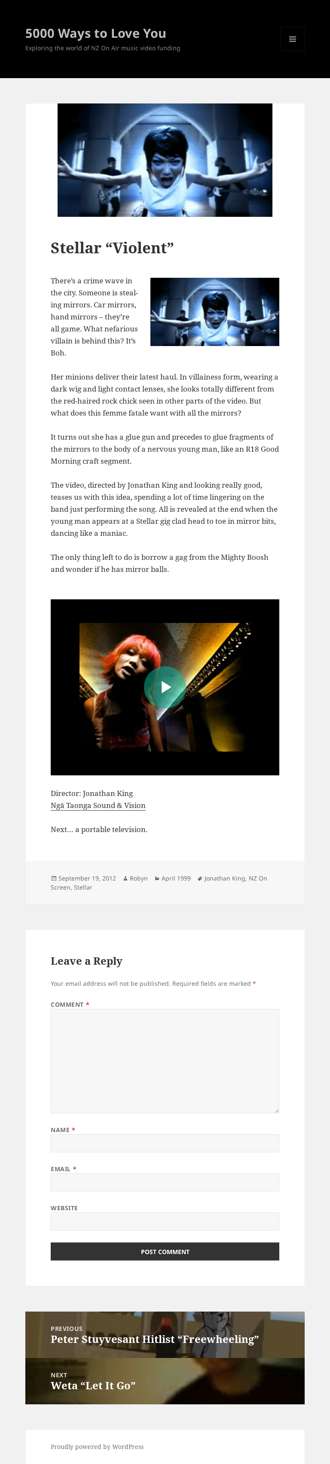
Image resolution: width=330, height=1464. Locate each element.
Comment (70, 1004)
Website (64, 1208)
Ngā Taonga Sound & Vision (98, 805)
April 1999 (176, 878)
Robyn (139, 878)
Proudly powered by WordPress (97, 1447)
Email (63, 1169)
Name (63, 1130)
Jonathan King (225, 878)
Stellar (83, 887)
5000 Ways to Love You (95, 32)
